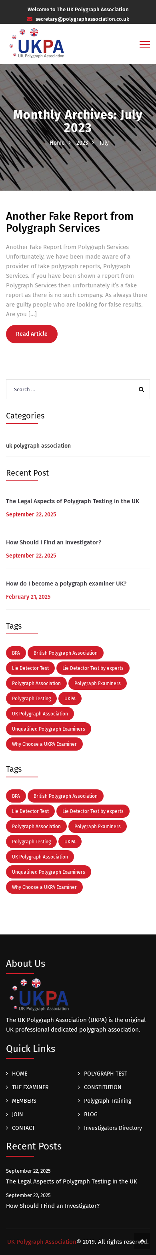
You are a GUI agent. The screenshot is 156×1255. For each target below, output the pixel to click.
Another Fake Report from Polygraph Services (70, 222)
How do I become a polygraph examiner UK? (66, 583)
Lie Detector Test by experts (93, 668)
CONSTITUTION (103, 1087)
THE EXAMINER (30, 1087)
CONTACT (23, 1128)
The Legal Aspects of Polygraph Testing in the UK (72, 501)
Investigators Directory (113, 1128)
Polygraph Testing (31, 698)
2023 (82, 142)
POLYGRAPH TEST (105, 1073)
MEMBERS (24, 1101)
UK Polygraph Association (40, 714)
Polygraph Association (36, 683)
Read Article (32, 334)
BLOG (91, 1114)
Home (57, 142)
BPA (16, 653)
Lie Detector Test (30, 668)
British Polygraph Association (66, 653)
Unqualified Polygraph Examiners (48, 729)
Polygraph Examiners (97, 683)
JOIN (17, 1114)
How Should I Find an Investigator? (53, 542)
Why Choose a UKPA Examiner (44, 744)
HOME (19, 1073)
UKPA (70, 698)
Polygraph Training (107, 1101)
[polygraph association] (37, 47)
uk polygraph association (38, 445)
